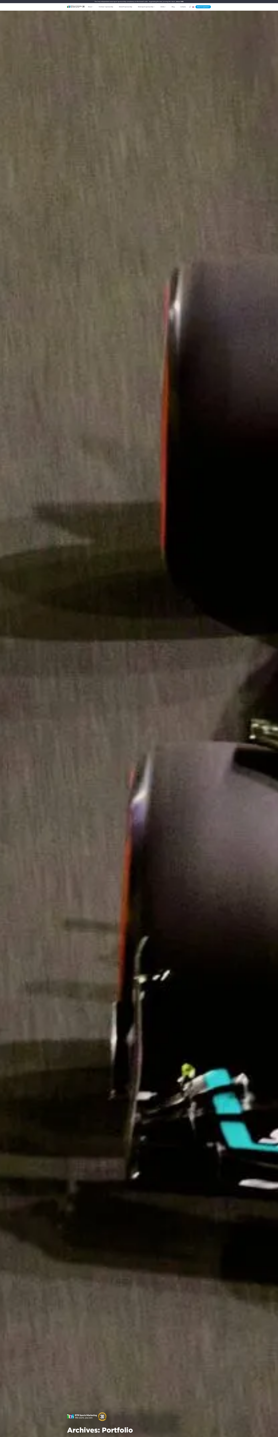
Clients (162, 7)
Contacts (183, 7)
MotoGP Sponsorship (125, 7)
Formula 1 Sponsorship (106, 7)
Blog (173, 7)
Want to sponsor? (203, 7)
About (90, 7)
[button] (193, 7)
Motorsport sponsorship (145, 7)
